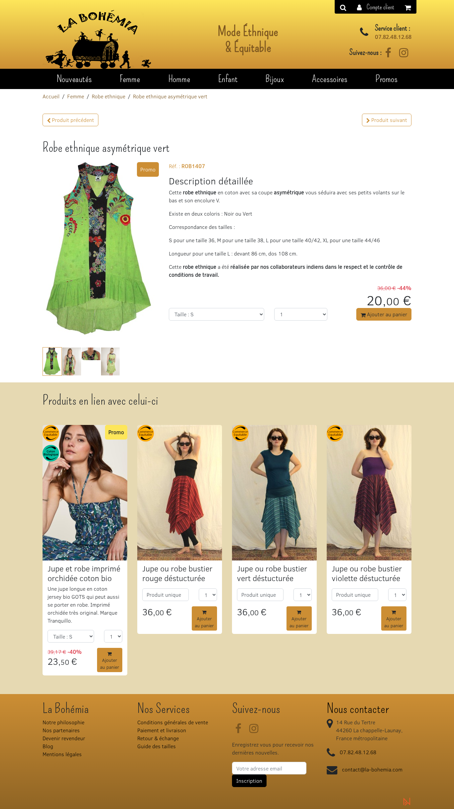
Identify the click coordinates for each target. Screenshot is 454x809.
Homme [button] (179, 79)
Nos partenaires (61, 730)
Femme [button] (130, 79)
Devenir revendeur (64, 738)
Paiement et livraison (161, 730)
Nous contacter (358, 709)
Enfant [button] (228, 79)
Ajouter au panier (386, 314)
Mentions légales (62, 754)
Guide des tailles (156, 746)
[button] (375, 7)
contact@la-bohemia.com (372, 769)
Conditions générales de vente (172, 722)
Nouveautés (74, 79)
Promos (386, 79)
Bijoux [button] (275, 79)
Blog (48, 746)
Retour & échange (158, 738)
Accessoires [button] (329, 79)
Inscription (249, 780)
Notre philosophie (63, 722)
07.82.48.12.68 (393, 37)
